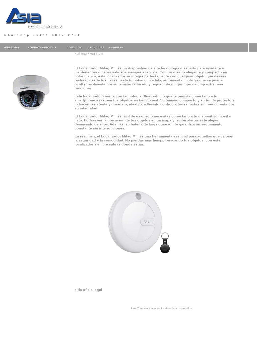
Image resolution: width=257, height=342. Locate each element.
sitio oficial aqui (88, 290)
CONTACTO (75, 47)
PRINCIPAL (12, 47)
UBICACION (96, 47)
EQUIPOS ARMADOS (42, 47)
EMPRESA (116, 47)
